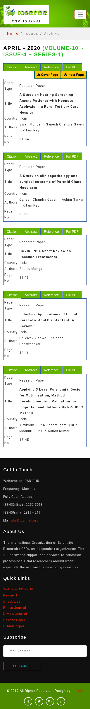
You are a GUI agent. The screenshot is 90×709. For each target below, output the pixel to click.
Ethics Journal (14, 608)
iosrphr (77, 691)
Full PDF (72, 67)
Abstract (31, 67)
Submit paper (13, 626)
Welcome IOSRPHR (18, 589)
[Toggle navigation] (80, 14)
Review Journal (15, 614)
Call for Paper (14, 620)
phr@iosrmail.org (24, 520)
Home (13, 33)
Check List (11, 602)
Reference (51, 67)
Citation (12, 67)
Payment (10, 595)
